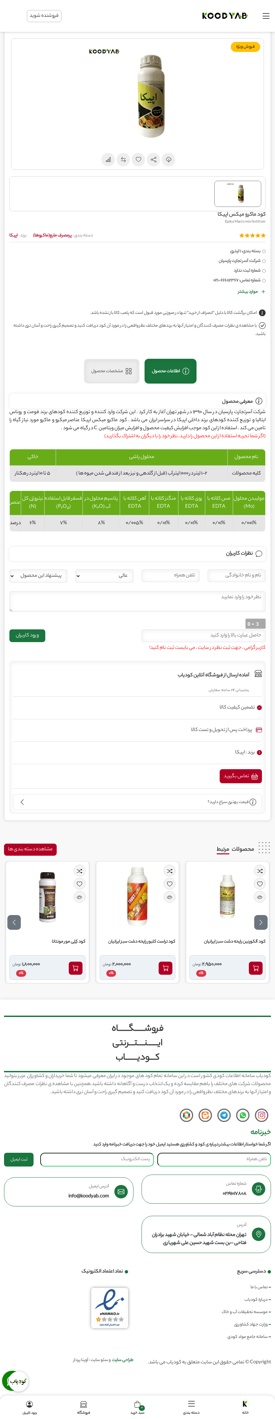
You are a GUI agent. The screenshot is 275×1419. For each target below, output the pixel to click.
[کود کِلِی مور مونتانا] (47, 896)
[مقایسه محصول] (260, 870)
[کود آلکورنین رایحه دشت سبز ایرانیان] (228, 896)
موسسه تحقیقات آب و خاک (245, 1312)
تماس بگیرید (237, 777)
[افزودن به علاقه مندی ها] (260, 884)
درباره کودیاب (256, 1299)
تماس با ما (259, 1287)
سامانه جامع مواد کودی (247, 1337)
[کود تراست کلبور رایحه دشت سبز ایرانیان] (137, 896)
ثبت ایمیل (19, 1159)
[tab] (171, 371)
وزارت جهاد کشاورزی (251, 1324)
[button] (153, 159)
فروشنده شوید (44, 16)
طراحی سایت (122, 1360)
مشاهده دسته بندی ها (30, 850)
